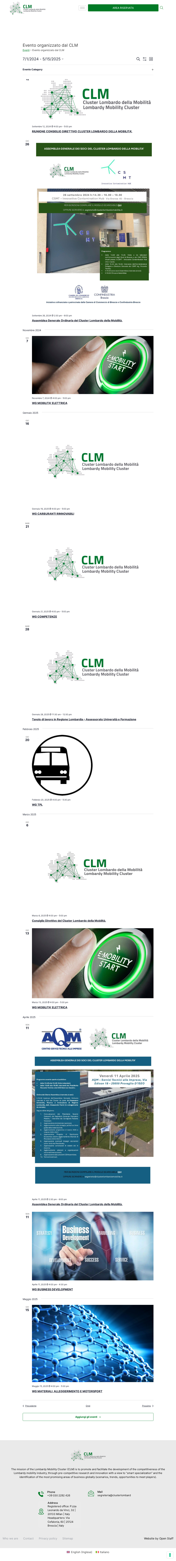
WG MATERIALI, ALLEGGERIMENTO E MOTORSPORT (67, 1391)
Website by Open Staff (158, 1538)
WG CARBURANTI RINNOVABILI (53, 513)
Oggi (88, 1405)
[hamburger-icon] (82, 7)
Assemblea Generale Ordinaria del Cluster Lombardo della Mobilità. (77, 320)
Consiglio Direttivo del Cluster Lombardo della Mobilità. (69, 920)
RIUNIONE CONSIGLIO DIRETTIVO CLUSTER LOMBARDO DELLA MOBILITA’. (82, 131)
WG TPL (37, 804)
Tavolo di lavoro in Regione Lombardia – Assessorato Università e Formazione (84, 719)
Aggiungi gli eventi (86, 1416)
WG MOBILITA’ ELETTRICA (49, 403)
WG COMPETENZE (44, 616)
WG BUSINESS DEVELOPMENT (52, 1289)
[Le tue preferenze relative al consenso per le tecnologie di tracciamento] (170, 1555)
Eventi (26, 50)
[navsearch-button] (161, 7)
